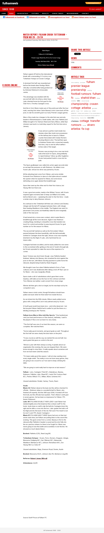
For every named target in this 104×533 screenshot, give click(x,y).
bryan (77, 111)
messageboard (72, 13)
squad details (22, 13)
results (45, 13)
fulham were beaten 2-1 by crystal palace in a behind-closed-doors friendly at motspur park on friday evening (86, 116)
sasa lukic (90, 118)
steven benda (85, 101)
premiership (78, 89)
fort (82, 111)
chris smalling (75, 82)
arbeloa (86, 107)
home (4, 13)
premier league (80, 85)
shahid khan (88, 97)
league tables (57, 13)
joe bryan (82, 82)
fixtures (35, 13)
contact (85, 13)
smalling (89, 90)
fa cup (85, 128)
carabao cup (87, 111)
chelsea (75, 121)
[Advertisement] (11, 52)
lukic (78, 101)
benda (84, 125)
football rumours (81, 93)
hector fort (83, 118)
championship (79, 103)
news (11, 13)
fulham (90, 82)
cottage (84, 120)
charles (77, 98)
